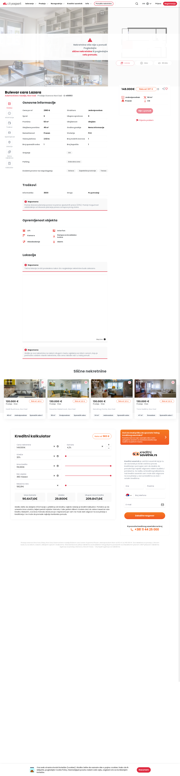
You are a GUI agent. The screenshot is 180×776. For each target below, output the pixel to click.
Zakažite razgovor (144, 515)
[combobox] (149, 495)
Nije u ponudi (144, 110)
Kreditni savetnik (131, 461)
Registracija (170, 3)
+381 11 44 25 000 (146, 529)
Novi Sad (31, 95)
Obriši (54, 446)
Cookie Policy (61, 770)
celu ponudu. (90, 54)
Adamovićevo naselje (15, 95)
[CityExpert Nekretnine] (12, 3)
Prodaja (42, 4)
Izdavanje (29, 4)
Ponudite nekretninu (104, 4)
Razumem (144, 769)
